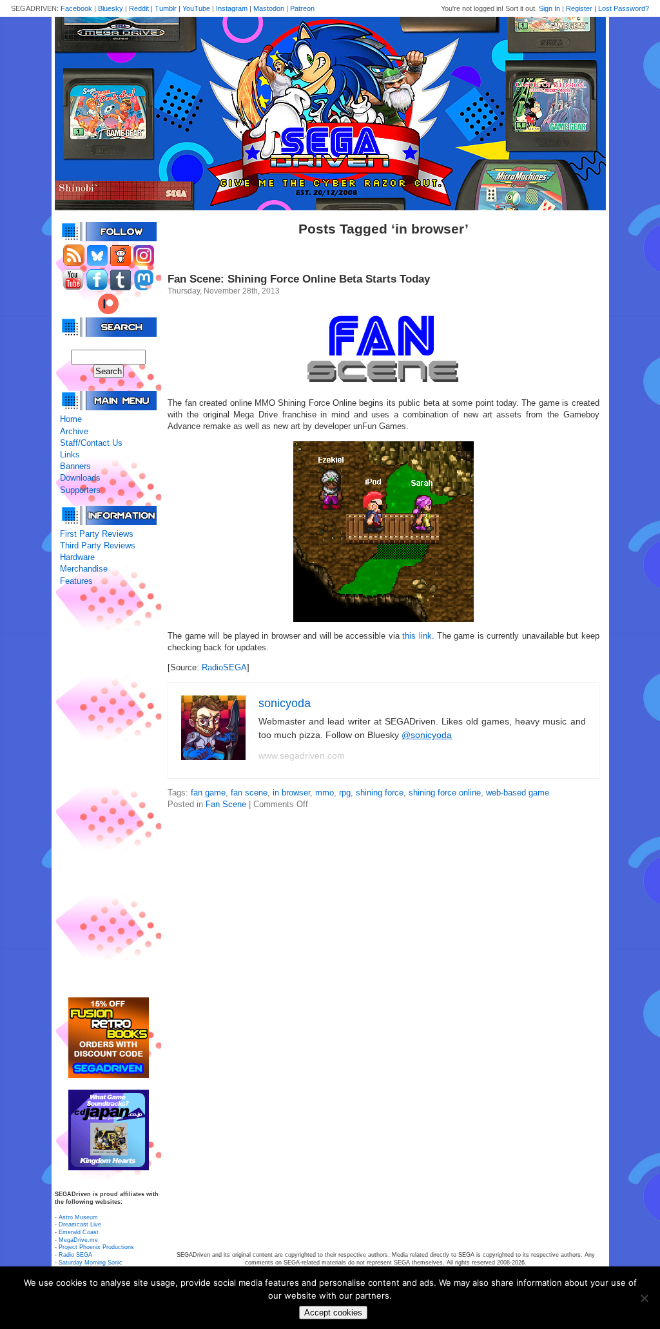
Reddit (139, 8)
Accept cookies (333, 1312)
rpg (345, 792)
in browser (291, 792)
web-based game (517, 792)
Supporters (80, 490)
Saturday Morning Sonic (90, 1262)
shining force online (445, 792)
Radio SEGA (75, 1255)
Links (70, 454)
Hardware (77, 557)
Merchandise (84, 569)
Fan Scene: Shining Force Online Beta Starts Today (299, 279)
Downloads (80, 478)
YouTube (196, 8)
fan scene (249, 792)
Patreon (302, 8)
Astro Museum (78, 1217)
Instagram (232, 8)
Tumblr (166, 8)
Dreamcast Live (80, 1224)
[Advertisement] (108, 792)
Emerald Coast (79, 1232)
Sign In (549, 8)
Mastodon (268, 8)
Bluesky (110, 8)
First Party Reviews (96, 534)
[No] (643, 1298)
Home (71, 419)
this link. (418, 636)
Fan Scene (226, 804)
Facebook (76, 8)
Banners (75, 466)
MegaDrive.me (78, 1240)
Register (579, 8)
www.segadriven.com (301, 755)
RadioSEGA (224, 667)
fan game (208, 792)
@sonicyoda (427, 735)
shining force (379, 792)
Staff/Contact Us (91, 443)
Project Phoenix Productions (96, 1247)
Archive (74, 431)
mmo (324, 792)
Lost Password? (623, 8)
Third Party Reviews (97, 545)
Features (76, 581)
